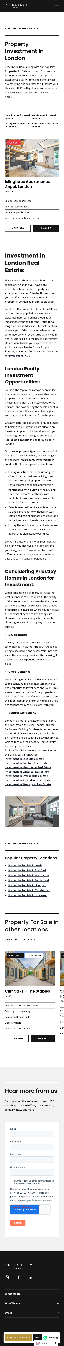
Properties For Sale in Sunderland (28, 880)
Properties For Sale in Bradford (27, 870)
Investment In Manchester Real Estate (28, 767)
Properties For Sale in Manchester (29, 890)
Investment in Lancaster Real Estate (27, 771)
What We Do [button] (13, 1294)
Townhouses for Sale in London (18, 117)
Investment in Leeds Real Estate (24, 759)
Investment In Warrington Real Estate (28, 784)
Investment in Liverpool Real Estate (26, 776)
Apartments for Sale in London (45, 125)
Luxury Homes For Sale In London (17, 125)
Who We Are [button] (12, 1303)
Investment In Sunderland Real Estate (28, 780)
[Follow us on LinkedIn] (30, 1277)
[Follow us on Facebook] (19, 1277)
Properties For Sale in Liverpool (27, 885)
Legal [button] (8, 1312)
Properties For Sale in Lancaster (27, 895)
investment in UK (19, 356)
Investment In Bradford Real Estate (26, 763)
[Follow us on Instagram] (7, 1277)
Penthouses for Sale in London (44, 117)
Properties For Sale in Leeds (25, 865)
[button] (18, 1337)
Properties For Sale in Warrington (28, 875)
